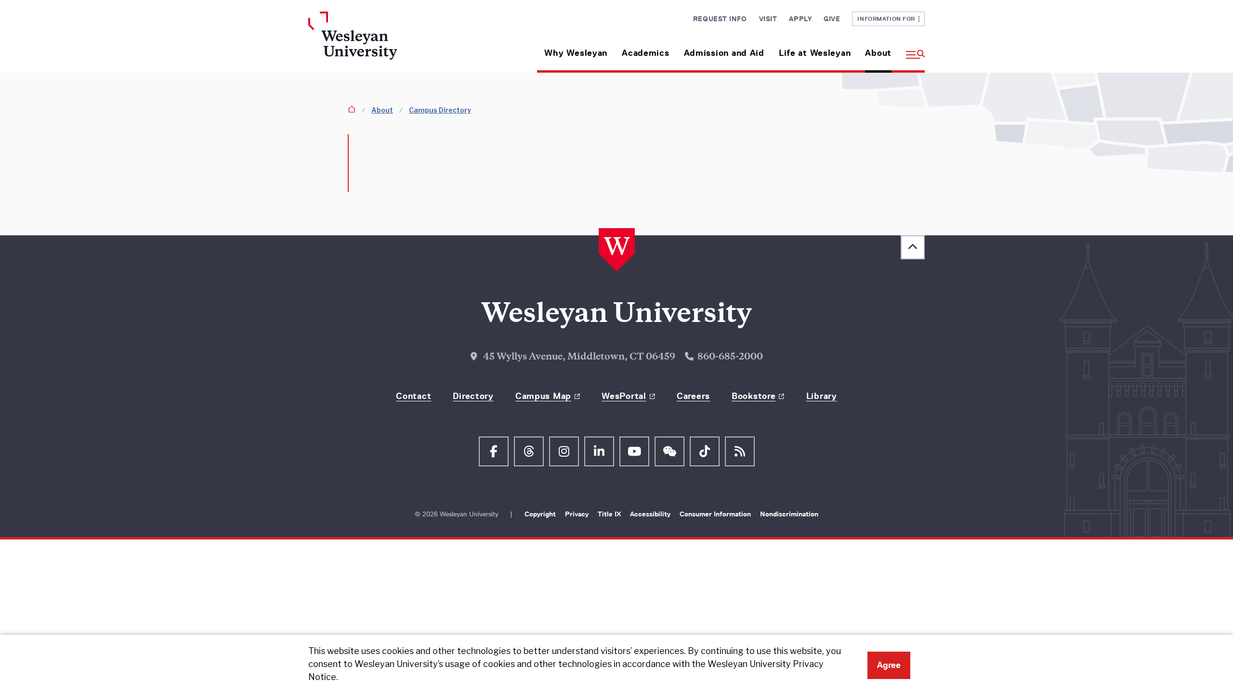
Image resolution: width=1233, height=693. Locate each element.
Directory (473, 396)
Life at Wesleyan (815, 53)
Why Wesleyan (575, 53)
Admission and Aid (724, 53)
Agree (889, 665)
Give (832, 18)
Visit (768, 18)
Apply (800, 18)
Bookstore (753, 396)
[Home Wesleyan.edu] (380, 42)
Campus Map (543, 396)
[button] (912, 49)
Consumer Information (716, 514)
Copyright (541, 514)
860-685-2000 (730, 357)
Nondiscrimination (789, 514)
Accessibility (651, 514)
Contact (413, 396)
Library (821, 396)
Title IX (610, 514)
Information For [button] (887, 18)
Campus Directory (440, 110)
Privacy (577, 514)
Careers (693, 396)
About (878, 53)
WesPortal (624, 396)
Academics (645, 53)
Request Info (720, 18)
